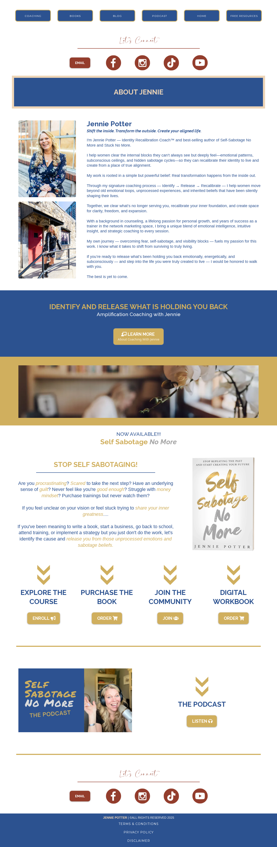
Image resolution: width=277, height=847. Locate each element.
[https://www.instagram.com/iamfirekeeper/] (142, 63)
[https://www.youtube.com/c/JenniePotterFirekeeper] (200, 63)
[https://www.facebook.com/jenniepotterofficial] (114, 63)
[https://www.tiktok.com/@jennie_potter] (171, 63)
